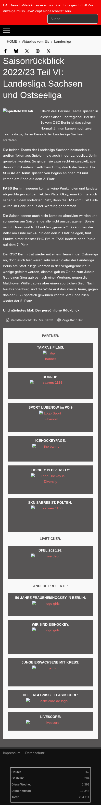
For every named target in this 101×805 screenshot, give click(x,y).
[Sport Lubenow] (50, 420)
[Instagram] (37, 51)
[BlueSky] (16, 51)
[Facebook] (5, 51)
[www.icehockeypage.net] (50, 451)
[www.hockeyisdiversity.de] (50, 482)
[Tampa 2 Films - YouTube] (51, 358)
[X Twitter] (27, 51)
